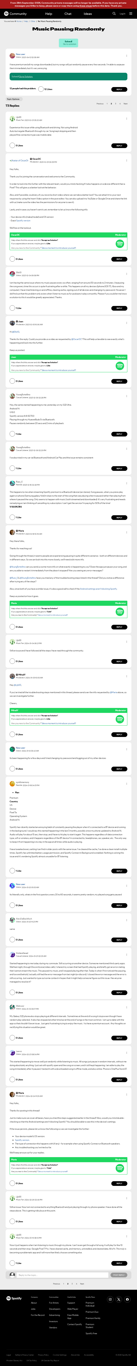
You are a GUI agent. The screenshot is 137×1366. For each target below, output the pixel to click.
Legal (8, 1355)
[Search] (114, 13)
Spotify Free (91, 1333)
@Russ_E (14, 577)
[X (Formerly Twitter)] (119, 1299)
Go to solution (69, 44)
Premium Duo (92, 1311)
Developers (54, 1308)
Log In (122, 13)
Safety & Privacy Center (24, 1355)
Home (19, 21)
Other (33, 21)
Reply (119, 89)
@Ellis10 (15, 331)
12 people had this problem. (23, 88)
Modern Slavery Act (14, 1360)
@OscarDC (76, 339)
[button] (127, 56)
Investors (53, 1321)
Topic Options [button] (13, 99)
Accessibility (89, 1355)
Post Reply (119, 1275)
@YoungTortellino (18, 566)
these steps (85, 5)
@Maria (113, 692)
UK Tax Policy (31, 1360)
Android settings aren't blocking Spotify (98, 588)
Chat (67, 14)
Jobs (33, 1308)
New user (20, 54)
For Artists (54, 1302)
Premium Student (90, 1326)
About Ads (75, 1355)
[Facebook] (127, 1299)
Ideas (88, 14)
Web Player (72, 1308)
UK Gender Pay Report (50, 1360)
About (34, 1302)
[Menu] (131, 14)
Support (71, 1302)
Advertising (54, 1315)
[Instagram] (110, 1299)
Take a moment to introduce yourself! (58, 247)
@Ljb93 (17, 684)
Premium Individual (90, 1304)
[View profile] (12, 55)
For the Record (38, 1315)
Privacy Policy (43, 1355)
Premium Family (93, 1318)
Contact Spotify (74, 1324)
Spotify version (23, 220)
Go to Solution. (26, 76)
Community (18, 14)
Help (48, 14)
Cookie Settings (60, 1355)
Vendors (53, 1327)
